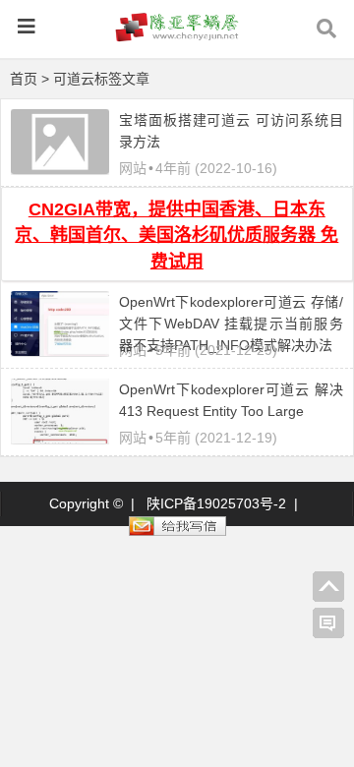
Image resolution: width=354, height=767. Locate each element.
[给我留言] (328, 623)
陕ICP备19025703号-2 (216, 503)
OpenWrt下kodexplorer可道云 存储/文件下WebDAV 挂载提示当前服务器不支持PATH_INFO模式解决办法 (231, 323)
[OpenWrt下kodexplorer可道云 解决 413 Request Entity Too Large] (60, 438)
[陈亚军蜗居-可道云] (177, 36)
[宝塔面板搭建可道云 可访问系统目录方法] (60, 169)
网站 (133, 168)
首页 (23, 79)
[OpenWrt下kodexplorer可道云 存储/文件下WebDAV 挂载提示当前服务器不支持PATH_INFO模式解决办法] (60, 351)
